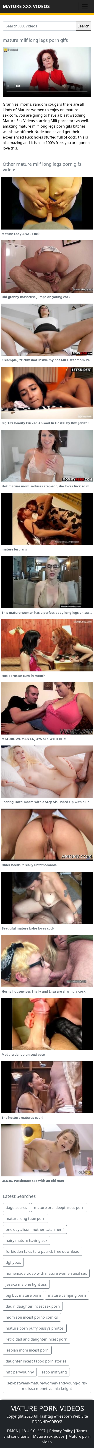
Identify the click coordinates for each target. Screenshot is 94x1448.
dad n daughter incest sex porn (33, 1306)
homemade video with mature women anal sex (46, 1273)
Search (83, 26)
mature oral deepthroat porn (59, 1207)
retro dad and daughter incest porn (36, 1339)
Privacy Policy (61, 1430)
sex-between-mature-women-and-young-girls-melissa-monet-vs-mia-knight (47, 1386)
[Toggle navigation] (84, 6)
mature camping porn (67, 1295)
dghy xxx (13, 1262)
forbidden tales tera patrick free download (42, 1251)
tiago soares (16, 1207)
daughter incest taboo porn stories (36, 1361)
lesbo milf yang (54, 1372)
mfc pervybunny (20, 1372)
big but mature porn (23, 1295)
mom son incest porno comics (32, 1317)
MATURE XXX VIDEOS (26, 6)
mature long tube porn (25, 1218)
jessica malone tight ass (26, 1284)
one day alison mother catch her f (35, 1229)
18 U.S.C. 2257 (33, 1430)
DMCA (12, 1430)
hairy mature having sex (26, 1240)
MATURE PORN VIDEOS (47, 1408)
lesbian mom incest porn (27, 1350)
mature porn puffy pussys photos (35, 1328)
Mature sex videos (49, 1436)
